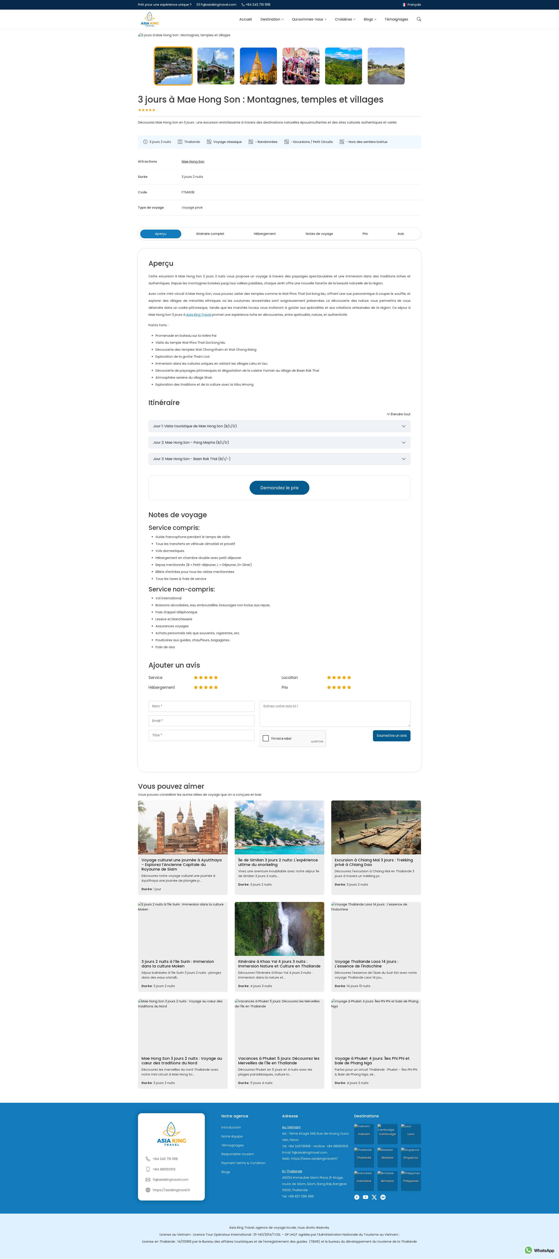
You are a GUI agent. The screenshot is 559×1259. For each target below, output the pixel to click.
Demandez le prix (279, 488)
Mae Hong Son (193, 161)
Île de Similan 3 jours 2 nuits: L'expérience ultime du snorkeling (278, 862)
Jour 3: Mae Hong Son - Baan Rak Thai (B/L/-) (192, 458)
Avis (401, 234)
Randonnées (268, 142)
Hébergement (265, 234)
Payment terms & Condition (243, 1163)
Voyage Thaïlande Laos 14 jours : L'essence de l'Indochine (366, 964)
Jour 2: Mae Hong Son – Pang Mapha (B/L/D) (191, 442)
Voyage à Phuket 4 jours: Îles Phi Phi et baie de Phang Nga (372, 1061)
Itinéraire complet (210, 234)
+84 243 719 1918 (257, 4)
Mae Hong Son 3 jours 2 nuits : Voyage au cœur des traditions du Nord (181, 1061)
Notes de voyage (319, 234)
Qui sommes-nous (308, 19)
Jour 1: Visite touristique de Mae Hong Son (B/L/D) (195, 426)
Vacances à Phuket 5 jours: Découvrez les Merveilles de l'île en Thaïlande (278, 1061)
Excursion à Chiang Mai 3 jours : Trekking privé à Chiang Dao (374, 862)
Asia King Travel (198, 315)
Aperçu (160, 234)
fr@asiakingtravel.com (218, 4)
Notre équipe (232, 1136)
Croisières (344, 19)
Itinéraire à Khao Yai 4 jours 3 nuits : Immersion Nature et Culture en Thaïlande (279, 964)
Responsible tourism (237, 1154)
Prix (365, 234)
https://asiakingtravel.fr (171, 1190)
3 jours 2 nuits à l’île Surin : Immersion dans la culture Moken (177, 964)
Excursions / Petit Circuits (313, 142)
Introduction (231, 1127)
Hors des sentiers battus (368, 142)
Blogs (369, 19)
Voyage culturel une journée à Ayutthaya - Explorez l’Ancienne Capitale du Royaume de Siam (181, 864)
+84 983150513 (164, 1169)
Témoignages (396, 19)
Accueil (245, 19)
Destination (271, 19)
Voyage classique (227, 142)
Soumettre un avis (392, 735)
